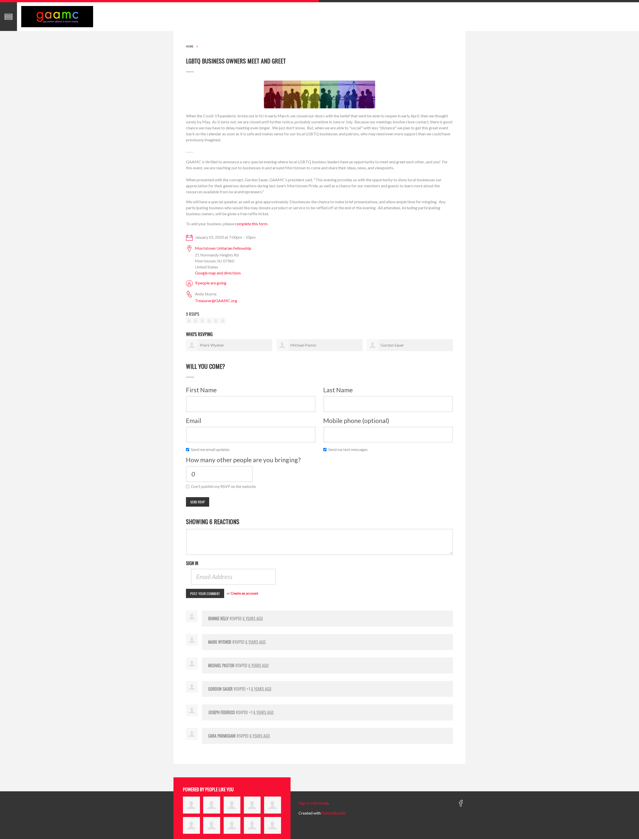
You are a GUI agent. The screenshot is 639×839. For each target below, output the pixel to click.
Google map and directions (218, 272)
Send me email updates (211, 449)
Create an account (244, 593)
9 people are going (210, 282)
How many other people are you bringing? (243, 459)
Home (189, 46)
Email (193, 420)
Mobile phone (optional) (356, 420)
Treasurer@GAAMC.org (216, 300)
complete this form (251, 223)
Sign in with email (313, 803)
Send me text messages (349, 449)
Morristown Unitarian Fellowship (223, 248)
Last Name (338, 390)
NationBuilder (333, 813)
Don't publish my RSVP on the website (224, 486)
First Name (201, 390)
